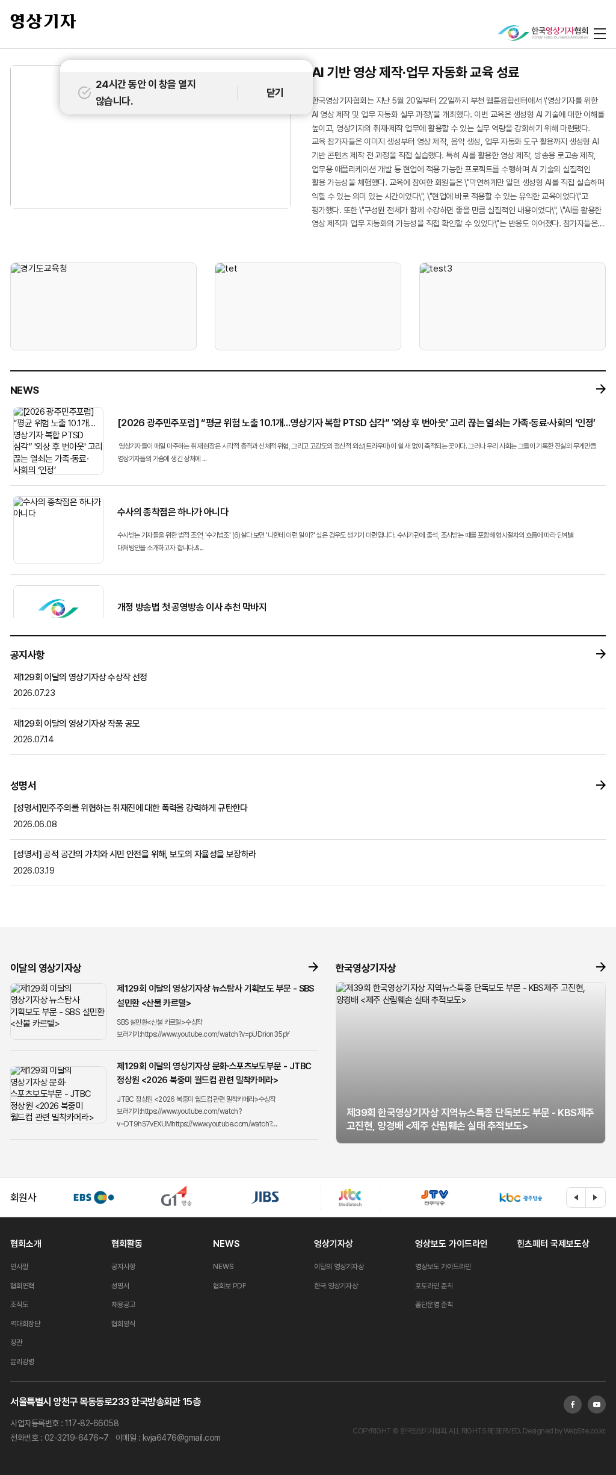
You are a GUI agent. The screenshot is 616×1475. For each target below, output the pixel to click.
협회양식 (123, 1324)
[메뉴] (600, 33)
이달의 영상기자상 (339, 1266)
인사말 (19, 1266)
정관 (16, 1342)
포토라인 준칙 (434, 1286)
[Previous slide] (576, 1197)
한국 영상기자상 (336, 1286)
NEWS (226, 1243)
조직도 (19, 1304)
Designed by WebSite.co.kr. (563, 1431)
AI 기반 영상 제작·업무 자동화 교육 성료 (416, 72)
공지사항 (123, 1266)
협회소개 (26, 1243)
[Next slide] (595, 1197)
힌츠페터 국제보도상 (553, 1243)
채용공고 (123, 1304)
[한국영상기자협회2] (542, 33)
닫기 (275, 93)
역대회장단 (25, 1324)
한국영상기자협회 (43, 21)
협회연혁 (22, 1286)
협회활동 (127, 1243)
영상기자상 (333, 1243)
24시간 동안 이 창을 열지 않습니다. (146, 92)
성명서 (120, 1286)
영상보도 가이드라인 (451, 1243)
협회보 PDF (230, 1286)
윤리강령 (22, 1362)
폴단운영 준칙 (434, 1304)
